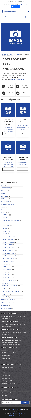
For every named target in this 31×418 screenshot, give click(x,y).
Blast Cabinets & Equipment (10, 353)
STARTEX (5, 283)
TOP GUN (5, 288)
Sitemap (19, 415)
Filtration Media (7, 204)
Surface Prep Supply (14, 409)
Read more (8, 134)
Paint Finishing (8, 242)
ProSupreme (7, 267)
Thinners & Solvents (10, 286)
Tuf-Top (5, 294)
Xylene (5, 297)
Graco (4, 234)
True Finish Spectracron (11, 291)
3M (2, 185)
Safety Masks (6, 308)
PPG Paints (10, 131)
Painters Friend (8, 253)
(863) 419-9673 (23, 4)
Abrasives (4, 350)
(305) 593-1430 (6, 334)
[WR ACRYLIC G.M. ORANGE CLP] (4, 18)
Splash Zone (7, 277)
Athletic (4, 190)
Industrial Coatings (10, 236)
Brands (4, 196)
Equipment (5, 201)
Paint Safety (7, 245)
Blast (3, 193)
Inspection (5, 370)
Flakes (4, 228)
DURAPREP (6, 226)
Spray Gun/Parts (8, 280)
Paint (8, 54)
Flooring (4, 207)
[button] (28, 12)
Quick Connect (6, 302)
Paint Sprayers (7, 250)
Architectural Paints (8, 129)
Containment (5, 358)
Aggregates (5, 188)
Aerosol (5, 217)
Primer (5, 264)
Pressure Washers (9, 261)
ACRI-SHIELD (8, 127)
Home (4, 54)
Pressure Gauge (7, 300)
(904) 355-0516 (6, 326)
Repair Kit (4, 305)
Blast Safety (5, 355)
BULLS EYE (4, 199)
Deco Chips (6, 223)
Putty (4, 272)
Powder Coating (8, 258)
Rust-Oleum (6, 275)
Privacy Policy (13, 415)
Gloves (3, 210)
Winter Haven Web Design (18, 413)
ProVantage (6, 269)
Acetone (5, 215)
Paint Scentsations (9, 247)
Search (25, 402)
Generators (6, 231)
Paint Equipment (8, 239)
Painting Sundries (15, 54)
